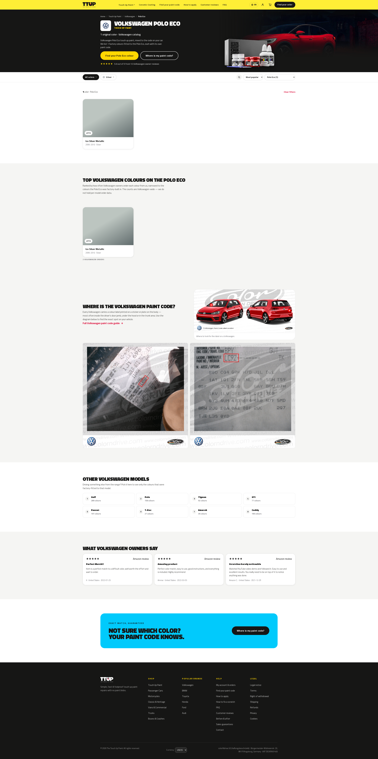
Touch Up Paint (127, 4)
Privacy (253, 713)
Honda (185, 702)
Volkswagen (130, 16)
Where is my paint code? (159, 55)
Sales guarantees (224, 724)
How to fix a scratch (225, 702)
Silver (110, 77)
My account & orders (226, 685)
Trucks (151, 713)
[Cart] (270, 5)
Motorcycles (154, 696)
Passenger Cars (155, 690)
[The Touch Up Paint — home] (89, 4)
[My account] (263, 5)
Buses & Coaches (156, 718)
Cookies (254, 718)
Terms (253, 690)
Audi (184, 713)
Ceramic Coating (147, 4)
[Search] (239, 77)
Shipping (254, 702)
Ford (184, 707)
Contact (220, 730)
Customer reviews (210, 4)
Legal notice (255, 685)
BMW (184, 690)
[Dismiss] (37, 751)
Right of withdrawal (259, 696)
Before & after (223, 718)
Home (102, 16)
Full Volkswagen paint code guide (101, 323)
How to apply (190, 4)
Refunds (254, 707)
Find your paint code (169, 4)
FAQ (225, 4)
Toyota (185, 696)
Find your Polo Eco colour (119, 55)
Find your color (284, 4)
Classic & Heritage (156, 702)
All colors (91, 77)
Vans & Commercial (157, 707)
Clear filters (289, 91)
